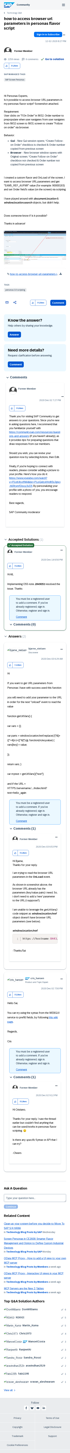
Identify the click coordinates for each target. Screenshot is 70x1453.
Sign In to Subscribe (48, 34)
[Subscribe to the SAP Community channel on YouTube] (38, 1408)
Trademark (17, 1436)
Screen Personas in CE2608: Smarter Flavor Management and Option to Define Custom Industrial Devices (33, 1243)
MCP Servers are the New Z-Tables (24, 1288)
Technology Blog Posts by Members (27, 1266)
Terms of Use (52, 1418)
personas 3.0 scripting (15, 290)
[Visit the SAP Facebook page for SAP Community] (26, 1408)
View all (8, 1390)
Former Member (23, 51)
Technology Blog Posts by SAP (24, 1232)
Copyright (17, 1427)
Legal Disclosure (52, 1427)
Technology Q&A (14, 13)
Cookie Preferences (17, 1445)
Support (52, 1436)
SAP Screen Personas (14, 80)
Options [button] (64, 35)
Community (23, 4)
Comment (58, 302)
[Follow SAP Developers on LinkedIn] (43, 1408)
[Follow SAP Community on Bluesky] (32, 1408)
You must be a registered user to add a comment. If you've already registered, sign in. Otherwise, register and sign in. (33, 604)
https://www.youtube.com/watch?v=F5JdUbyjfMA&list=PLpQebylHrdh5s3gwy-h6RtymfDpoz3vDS (35, 482)
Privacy (17, 1418)
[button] (6, 66)
